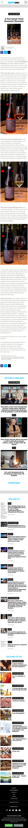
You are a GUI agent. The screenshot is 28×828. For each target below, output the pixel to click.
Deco (14, 415)
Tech (14, 448)
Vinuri (9, 359)
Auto (10, 642)
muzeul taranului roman (9, 358)
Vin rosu (4, 359)
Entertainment (13, 523)
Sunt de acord (9, 825)
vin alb (22, 358)
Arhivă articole (14, 802)
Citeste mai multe (18, 825)
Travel (14, 796)
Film (9, 503)
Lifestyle (14, 792)
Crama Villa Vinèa (12, 356)
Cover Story (14, 798)
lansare (21, 356)
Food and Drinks (14, 14)
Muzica (10, 534)
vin (19, 358)
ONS (14, 794)
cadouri (3, 356)
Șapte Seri (10, 47)
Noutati (14, 788)
